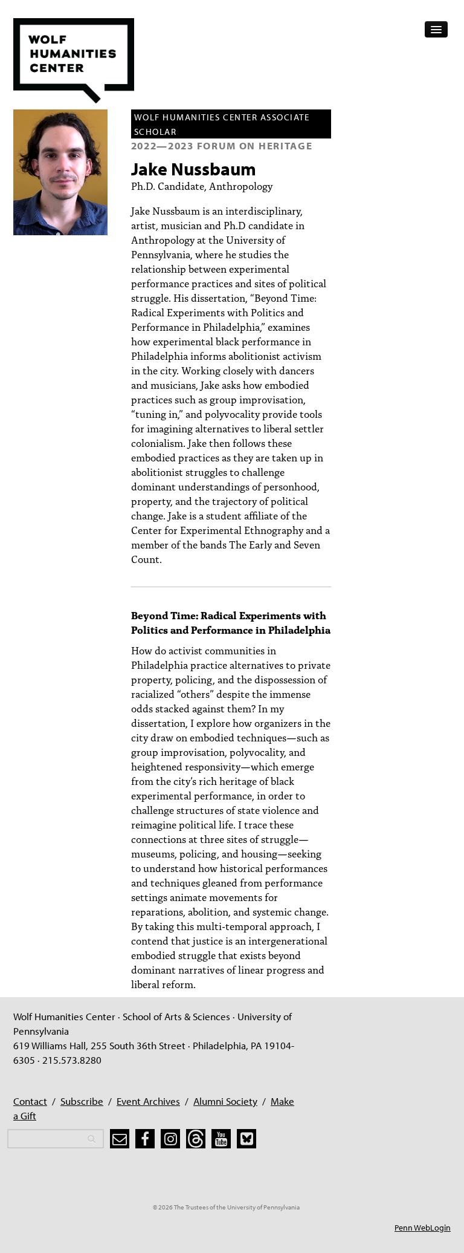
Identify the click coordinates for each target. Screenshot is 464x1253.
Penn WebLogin (423, 1227)
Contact (30, 1101)
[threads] (195, 1138)
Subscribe (81, 1101)
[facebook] (145, 1138)
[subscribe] (119, 1138)
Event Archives (148, 1101)
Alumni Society (225, 1101)
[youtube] (221, 1138)
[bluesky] (246, 1138)
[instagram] (170, 1138)
